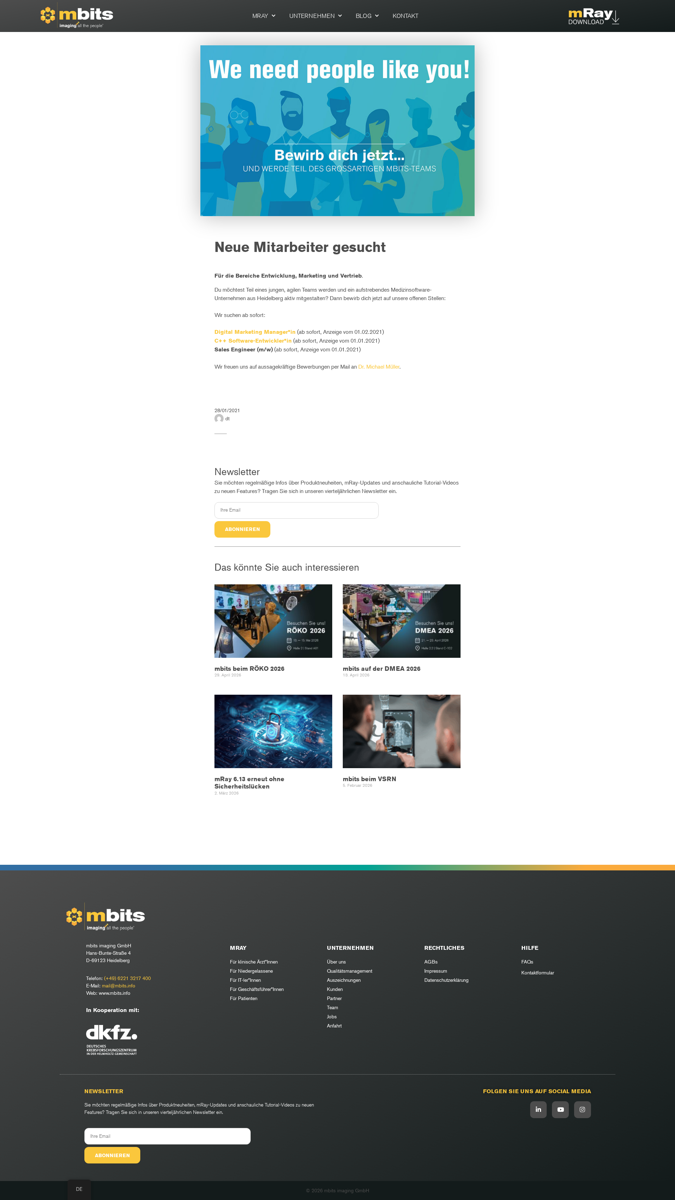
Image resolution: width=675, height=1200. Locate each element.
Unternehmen (312, 15)
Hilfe (529, 948)
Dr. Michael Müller (378, 366)
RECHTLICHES (444, 948)
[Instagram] (582, 1109)
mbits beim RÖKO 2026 (249, 668)
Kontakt (405, 15)
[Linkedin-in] (538, 1109)
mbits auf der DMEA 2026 (381, 668)
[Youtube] (560, 1109)
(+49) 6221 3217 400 (127, 978)
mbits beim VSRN (369, 779)
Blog (364, 15)
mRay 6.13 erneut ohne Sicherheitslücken (249, 782)
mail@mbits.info (118, 985)
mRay (260, 15)
